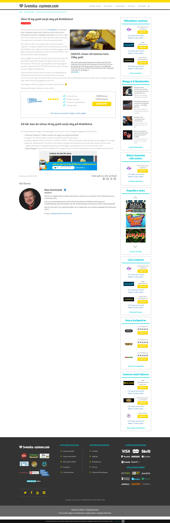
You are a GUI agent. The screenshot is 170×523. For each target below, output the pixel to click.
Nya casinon (108, 6)
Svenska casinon (95, 6)
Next (135, 247)
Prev (135, 197)
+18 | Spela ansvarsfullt (59, 113)
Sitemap (95, 456)
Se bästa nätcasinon (136, 181)
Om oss (94, 467)
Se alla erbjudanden (136, 147)
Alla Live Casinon (136, 312)
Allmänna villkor (77, 510)
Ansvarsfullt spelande (99, 472)
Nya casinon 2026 (69, 462)
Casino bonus (120, 6)
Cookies (95, 451)
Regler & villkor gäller (78, 113)
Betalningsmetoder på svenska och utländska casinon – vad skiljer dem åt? (141, 104)
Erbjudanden (29, 12)
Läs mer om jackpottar (136, 366)
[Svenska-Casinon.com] (40, 6)
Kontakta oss (96, 462)
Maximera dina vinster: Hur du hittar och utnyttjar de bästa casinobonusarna (141, 90)
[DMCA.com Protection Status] (34, 481)
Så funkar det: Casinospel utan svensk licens (139, 119)
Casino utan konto (69, 456)
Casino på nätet (68, 451)
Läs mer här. (117, 521)
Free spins (131, 6)
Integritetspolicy (92, 510)
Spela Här (101, 104)
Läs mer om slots (136, 252)
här (109, 513)
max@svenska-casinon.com (61, 213)
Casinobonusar (68, 472)
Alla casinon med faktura (136, 428)
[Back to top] (164, 517)
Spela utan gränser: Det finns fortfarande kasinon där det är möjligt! (141, 134)
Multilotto (53, 29)
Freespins (66, 467)
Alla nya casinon (136, 73)
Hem (20, 12)
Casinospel (142, 6)
